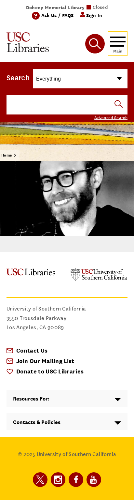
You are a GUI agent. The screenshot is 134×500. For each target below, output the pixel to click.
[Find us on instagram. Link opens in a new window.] (58, 479)
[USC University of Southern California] (98, 279)
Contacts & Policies (36, 422)
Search (18, 77)
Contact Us (31, 350)
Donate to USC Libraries (50, 371)
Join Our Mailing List (45, 360)
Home (6, 155)
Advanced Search (110, 117)
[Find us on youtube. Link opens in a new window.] (94, 479)
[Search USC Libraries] (118, 104)
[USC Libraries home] (28, 43)
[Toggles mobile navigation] (117, 43)
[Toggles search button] (95, 43)
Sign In (94, 15)
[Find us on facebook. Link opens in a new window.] (76, 479)
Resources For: (31, 399)
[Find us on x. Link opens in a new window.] (40, 479)
